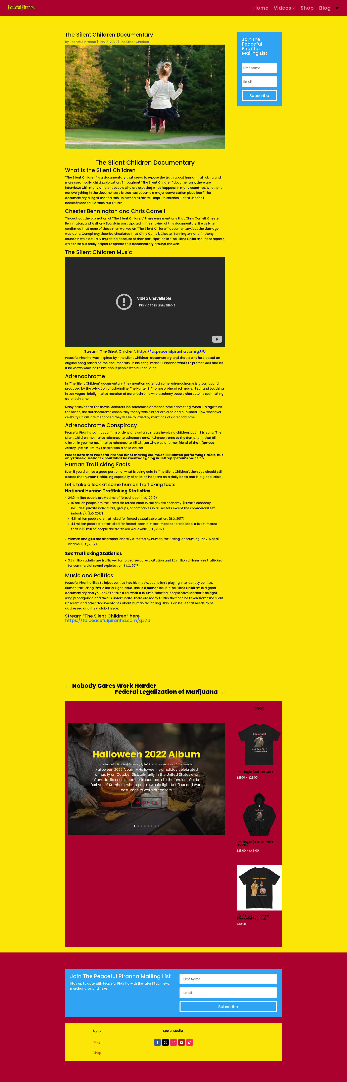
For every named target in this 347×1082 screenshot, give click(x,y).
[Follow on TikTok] (189, 1042)
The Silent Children (134, 42)
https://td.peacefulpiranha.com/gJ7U (171, 351)
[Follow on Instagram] (173, 1042)
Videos (282, 9)
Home (260, 9)
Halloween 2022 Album (146, 754)
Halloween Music (163, 764)
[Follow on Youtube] (181, 1042)
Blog (325, 9)
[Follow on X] (165, 1042)
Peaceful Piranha (83, 42)
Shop (307, 9)
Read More (146, 802)
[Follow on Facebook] (157, 1042)
